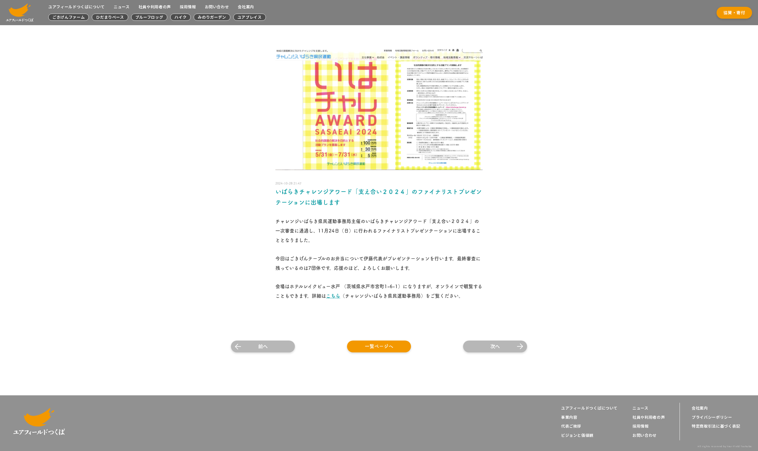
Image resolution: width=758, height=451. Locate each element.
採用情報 (188, 6)
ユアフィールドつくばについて (76, 6)
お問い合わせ (217, 6)
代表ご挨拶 (571, 426)
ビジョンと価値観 (577, 435)
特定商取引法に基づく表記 (716, 426)
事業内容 (569, 417)
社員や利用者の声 (155, 6)
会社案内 (246, 6)
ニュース (122, 6)
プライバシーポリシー (712, 417)
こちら (333, 295)
